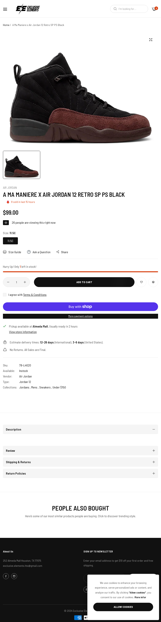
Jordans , (25, 387)
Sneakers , (45, 387)
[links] (6, 576)
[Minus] (8, 282)
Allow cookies (123, 606)
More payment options (80, 316)
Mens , (35, 387)
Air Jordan (10, 187)
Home (6, 25)
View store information (23, 332)
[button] (141, 282)
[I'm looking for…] (114, 9)
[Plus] (24, 282)
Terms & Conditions (35, 294)
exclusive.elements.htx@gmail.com (22, 565)
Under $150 (59, 387)
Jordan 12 (25, 382)
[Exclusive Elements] (28, 9)
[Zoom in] (150, 39)
